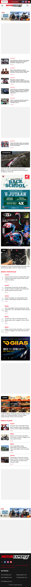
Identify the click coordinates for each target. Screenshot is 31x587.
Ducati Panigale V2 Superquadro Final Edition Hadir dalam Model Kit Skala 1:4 (16, 298)
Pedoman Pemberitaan (8, 567)
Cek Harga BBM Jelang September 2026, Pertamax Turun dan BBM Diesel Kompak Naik (17, 309)
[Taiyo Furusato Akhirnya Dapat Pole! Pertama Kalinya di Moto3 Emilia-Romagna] (5, 144)
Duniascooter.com (22, 577)
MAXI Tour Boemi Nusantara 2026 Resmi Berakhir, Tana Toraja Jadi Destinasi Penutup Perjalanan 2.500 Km (14, 170)
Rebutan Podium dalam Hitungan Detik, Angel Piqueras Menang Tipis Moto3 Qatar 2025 (20, 81)
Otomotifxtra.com (6, 575)
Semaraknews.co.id (6, 581)
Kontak (3, 565)
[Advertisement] (15, 38)
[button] (27, 6)
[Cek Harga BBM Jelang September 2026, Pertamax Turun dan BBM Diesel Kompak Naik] (5, 448)
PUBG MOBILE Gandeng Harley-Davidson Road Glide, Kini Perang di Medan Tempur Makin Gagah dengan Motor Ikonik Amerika (15, 415)
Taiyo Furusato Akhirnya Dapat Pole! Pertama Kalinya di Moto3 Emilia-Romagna (19, 144)
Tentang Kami (25, 565)
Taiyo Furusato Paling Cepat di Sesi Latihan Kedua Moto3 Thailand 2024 (19, 101)
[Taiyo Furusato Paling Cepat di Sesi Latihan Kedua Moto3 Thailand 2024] (5, 101)
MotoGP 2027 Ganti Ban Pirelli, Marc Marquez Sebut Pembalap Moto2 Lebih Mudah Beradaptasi (20, 427)
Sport (12, 58)
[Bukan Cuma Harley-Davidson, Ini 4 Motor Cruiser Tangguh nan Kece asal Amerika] (5, 437)
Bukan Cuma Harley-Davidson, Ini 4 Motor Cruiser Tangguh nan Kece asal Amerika (17, 329)
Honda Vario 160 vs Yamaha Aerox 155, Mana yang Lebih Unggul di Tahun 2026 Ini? (17, 320)
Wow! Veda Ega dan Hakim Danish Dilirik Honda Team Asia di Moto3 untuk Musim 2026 (19, 71)
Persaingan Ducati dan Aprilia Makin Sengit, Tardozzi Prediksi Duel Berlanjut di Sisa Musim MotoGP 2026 (17, 289)
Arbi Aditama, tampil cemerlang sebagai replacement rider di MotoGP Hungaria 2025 (19, 61)
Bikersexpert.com (22, 575)
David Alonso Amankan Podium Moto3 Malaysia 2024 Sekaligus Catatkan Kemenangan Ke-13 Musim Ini (19, 91)
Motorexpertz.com (6, 577)
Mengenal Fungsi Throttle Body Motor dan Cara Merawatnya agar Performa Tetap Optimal (15, 267)
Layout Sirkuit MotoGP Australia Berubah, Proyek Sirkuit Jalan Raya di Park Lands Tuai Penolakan (17, 278)
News (7, 306)
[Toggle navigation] (2, 5)
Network (4, 1)
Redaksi (17, 565)
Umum (7, 296)
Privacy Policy (10, 565)
